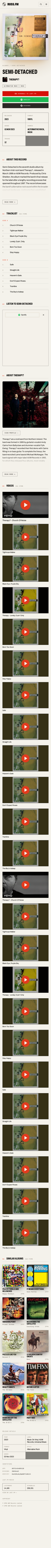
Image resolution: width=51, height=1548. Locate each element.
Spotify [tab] (23, 315)
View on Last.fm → (9, 1492)
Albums (5, 65)
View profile (11, 433)
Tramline (13, 286)
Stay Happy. (14, 252)
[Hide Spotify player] (43, 314)
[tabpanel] (25, 341)
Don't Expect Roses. (18, 281)
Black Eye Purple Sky (18, 236)
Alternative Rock (10, 86)
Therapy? (14, 79)
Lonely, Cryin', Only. (17, 241)
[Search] (41, 4)
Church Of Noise (16, 225)
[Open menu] (46, 4)
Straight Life (14, 270)
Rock (22, 86)
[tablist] (22, 314)
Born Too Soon (16, 247)
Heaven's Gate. (16, 275)
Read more (10, 202)
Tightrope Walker (16, 231)
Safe (12, 265)
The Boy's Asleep (17, 292)
